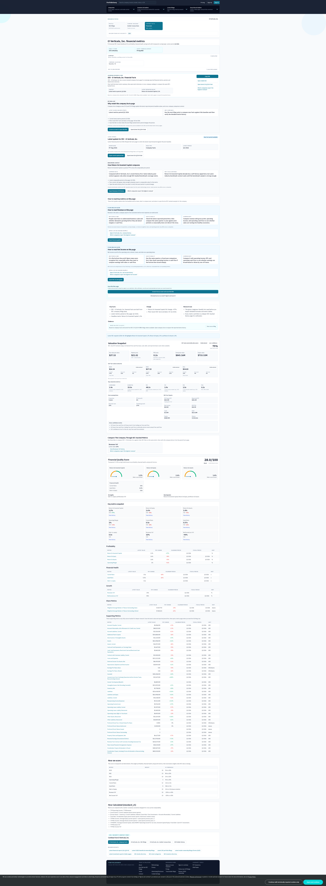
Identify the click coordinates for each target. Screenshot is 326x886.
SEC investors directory (170, 854)
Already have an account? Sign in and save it (163, 296)
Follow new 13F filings (184, 869)
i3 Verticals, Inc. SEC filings (138, 842)
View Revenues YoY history (117, 449)
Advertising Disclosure (158, 871)
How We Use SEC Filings (143, 868)
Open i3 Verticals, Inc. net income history (121, 272)
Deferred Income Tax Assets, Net (116, 661)
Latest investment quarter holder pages (120, 854)
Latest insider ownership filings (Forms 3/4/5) (187, 850)
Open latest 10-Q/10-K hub (205, 84)
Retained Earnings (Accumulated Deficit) (118, 738)
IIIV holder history (179, 842)
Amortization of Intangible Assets (116, 638)
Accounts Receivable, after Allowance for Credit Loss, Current (123, 628)
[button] (121, 9)
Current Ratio (110, 574)
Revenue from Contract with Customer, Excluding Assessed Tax (124, 742)
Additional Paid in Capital (114, 634)
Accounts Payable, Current (114, 625)
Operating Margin (112, 562)
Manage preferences (195, 877)
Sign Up (210, 2)
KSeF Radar (196, 867)
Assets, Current (111, 644)
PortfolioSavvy (112, 2)
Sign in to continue (183, 865)
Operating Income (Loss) (114, 704)
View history (112, 515)
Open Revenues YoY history (116, 191)
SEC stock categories (155, 854)
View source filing (211, 326)
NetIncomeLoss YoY (112, 596)
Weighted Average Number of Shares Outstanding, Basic (122, 608)
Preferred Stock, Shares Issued (115, 729)
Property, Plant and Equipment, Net (116, 735)
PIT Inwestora (197, 865)
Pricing (203, 2)
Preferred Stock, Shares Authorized (116, 726)
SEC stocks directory (140, 854)
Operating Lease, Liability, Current (116, 707)
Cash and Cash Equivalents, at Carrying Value (119, 647)
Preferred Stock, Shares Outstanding (117, 732)
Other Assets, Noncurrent (114, 716)
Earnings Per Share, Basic (114, 668)
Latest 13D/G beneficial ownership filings (143, 850)
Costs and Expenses (112, 658)
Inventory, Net (111, 688)
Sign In (217, 2)
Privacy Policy (252, 877)
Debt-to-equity (111, 581)
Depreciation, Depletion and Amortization (118, 664)
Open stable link (202, 81)
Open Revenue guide (115, 240)
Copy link (207, 76)
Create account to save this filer (118, 129)
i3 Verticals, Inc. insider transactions (160, 842)
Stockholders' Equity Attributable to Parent (118, 748)
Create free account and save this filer (163, 291)
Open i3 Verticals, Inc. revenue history (120, 233)
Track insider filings (171, 871)
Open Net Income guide (115, 279)
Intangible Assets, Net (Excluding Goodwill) (119, 685)
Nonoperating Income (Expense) (115, 701)
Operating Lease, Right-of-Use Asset (117, 713)
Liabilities (109, 691)
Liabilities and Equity (112, 694)
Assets (109, 641)
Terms (140, 871)
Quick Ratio (110, 578)
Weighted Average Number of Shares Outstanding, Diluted (122, 611)
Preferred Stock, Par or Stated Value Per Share (119, 723)
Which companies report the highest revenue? (205, 88)
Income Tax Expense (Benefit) (115, 682)
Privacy (153, 867)
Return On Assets (112, 559)
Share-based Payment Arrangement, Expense (119, 745)
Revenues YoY (111, 593)
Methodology (155, 865)
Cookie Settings (156, 874)
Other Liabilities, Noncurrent (114, 720)
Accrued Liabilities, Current (114, 631)
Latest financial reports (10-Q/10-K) (119, 850)
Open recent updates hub (116, 155)
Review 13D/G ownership (182, 872)
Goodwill (109, 674)
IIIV (129, 33)
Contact (141, 874)
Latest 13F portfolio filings (164, 850)
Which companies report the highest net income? (123, 274)
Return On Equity (111, 556)
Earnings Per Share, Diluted (114, 671)
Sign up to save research (170, 865)
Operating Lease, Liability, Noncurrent (117, 710)
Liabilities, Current (112, 698)
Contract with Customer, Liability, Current (118, 655)
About (140, 865)
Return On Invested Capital (114, 553)
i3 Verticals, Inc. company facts (118, 842)
